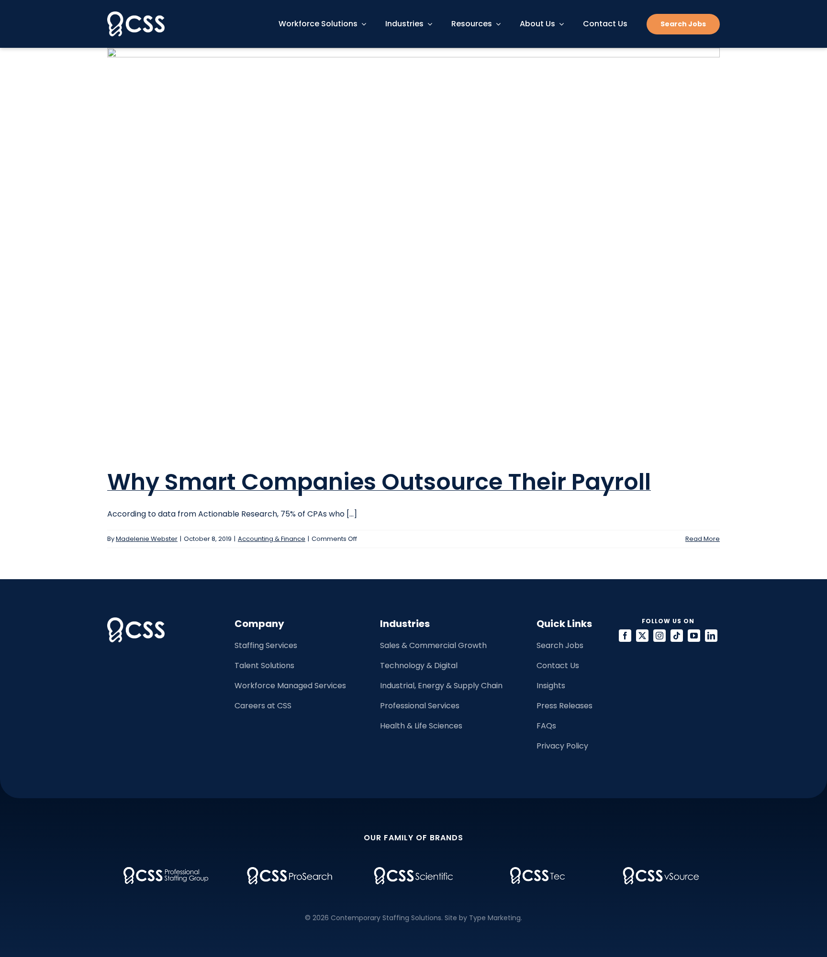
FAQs (546, 725)
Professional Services (419, 705)
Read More (702, 538)
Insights (550, 685)
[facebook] (625, 635)
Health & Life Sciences (421, 725)
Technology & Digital (419, 665)
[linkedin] (711, 635)
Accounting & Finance (271, 538)
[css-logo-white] (136, 15)
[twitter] (642, 635)
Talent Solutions (264, 665)
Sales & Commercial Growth (433, 645)
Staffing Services (266, 645)
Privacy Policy (562, 745)
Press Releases (564, 705)
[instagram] (659, 635)
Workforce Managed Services (290, 685)
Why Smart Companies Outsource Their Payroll (379, 482)
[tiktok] (677, 635)
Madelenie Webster (147, 538)
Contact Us (557, 665)
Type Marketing (495, 918)
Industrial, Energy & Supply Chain (441, 685)
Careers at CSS (263, 705)
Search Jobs (559, 645)
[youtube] (694, 635)
